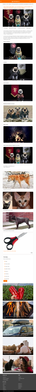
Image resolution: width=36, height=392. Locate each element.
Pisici (32, 252)
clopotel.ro (4, 389)
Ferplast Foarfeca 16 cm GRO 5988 (9, 251)
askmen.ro (4, 383)
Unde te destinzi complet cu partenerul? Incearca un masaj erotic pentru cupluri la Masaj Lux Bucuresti (17, 353)
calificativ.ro (20, 383)
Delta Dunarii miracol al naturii (8, 230)
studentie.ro (20, 385)
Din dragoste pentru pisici (8, 210)
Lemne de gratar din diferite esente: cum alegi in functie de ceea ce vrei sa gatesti (16, 317)
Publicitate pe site (21, 378)
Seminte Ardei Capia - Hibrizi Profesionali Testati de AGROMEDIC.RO (15, 299)
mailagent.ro (20, 386)
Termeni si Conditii (6, 378)
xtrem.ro (4, 386)
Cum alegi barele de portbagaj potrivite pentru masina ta (13, 335)
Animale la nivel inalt (7, 189)
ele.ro (4, 385)
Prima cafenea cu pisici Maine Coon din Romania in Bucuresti (14, 371)
